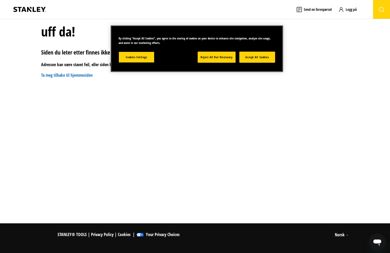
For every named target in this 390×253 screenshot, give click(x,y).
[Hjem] (29, 9)
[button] (350, 9)
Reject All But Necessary (217, 57)
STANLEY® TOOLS (72, 234)
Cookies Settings (136, 57)
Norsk (340, 234)
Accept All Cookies (257, 57)
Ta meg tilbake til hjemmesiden (67, 75)
